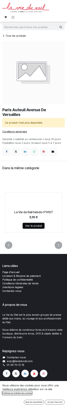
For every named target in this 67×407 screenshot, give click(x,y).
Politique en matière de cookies (17, 393)
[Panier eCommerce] (5, 17)
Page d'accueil (10, 272)
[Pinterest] (43, 151)
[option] (33, 208)
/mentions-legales (12, 287)
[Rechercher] (61, 27)
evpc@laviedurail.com (20, 361)
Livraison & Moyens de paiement (21, 275)
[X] (16, 151)
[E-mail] (53, 151)
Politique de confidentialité (17, 279)
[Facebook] (6, 151)
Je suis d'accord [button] (54, 402)
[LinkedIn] (25, 151)
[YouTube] (34, 373)
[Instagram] (43, 373)
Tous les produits (15, 35)
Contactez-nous (11, 290)
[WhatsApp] (34, 151)
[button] (8, 245)
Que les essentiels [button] (34, 402)
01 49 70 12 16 (15, 364)
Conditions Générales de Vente (20, 283)
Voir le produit (33, 225)
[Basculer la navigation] (13, 17)
